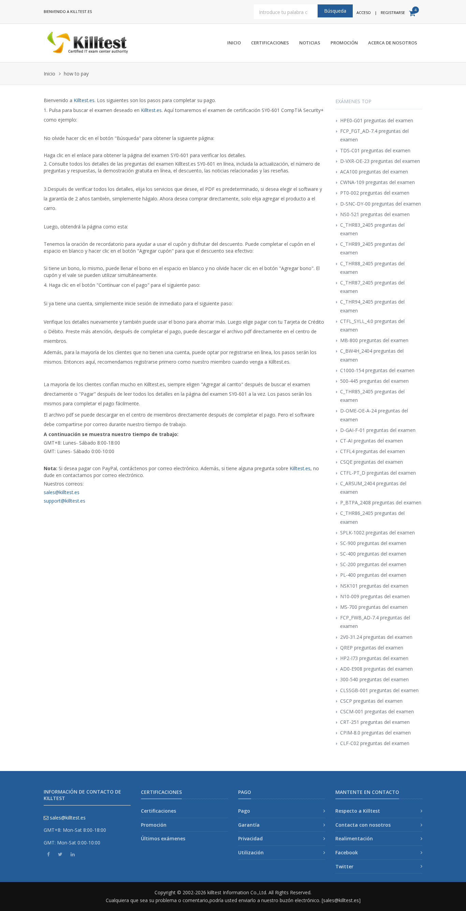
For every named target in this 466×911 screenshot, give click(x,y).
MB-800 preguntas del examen (374, 340)
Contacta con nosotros (363, 825)
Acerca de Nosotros (392, 43)
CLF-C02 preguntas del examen (374, 743)
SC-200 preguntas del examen (373, 564)
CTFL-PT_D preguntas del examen (378, 472)
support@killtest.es (64, 500)
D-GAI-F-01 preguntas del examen (378, 430)
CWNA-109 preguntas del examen (377, 182)
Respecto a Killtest (357, 811)
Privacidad (250, 838)
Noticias (309, 43)
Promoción (344, 43)
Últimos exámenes (163, 838)
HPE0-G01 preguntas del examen (376, 120)
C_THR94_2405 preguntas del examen (372, 305)
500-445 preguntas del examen (374, 381)
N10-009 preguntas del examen (375, 596)
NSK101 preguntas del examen (374, 586)
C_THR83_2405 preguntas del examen (372, 229)
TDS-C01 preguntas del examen (375, 150)
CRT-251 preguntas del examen (375, 722)
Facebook (346, 852)
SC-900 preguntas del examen (373, 543)
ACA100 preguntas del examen (374, 171)
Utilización (251, 852)
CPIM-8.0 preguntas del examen (375, 732)
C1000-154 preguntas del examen (377, 370)
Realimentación (354, 838)
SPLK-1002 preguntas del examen (377, 532)
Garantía (249, 825)
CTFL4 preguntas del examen (372, 451)
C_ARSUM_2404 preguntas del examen (373, 487)
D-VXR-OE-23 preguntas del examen (380, 161)
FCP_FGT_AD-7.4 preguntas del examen (374, 135)
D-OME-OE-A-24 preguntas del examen (374, 414)
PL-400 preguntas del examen (373, 575)
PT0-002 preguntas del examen (374, 193)
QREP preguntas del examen (371, 647)
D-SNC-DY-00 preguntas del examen (380, 203)
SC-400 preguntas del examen (373, 553)
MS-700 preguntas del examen (374, 607)
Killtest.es (84, 100)
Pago (244, 811)
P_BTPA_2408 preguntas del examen (380, 502)
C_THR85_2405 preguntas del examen (372, 395)
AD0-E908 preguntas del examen (376, 668)
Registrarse (393, 12)
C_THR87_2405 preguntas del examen (372, 286)
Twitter (344, 866)
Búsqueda (335, 11)
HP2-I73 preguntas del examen (374, 658)
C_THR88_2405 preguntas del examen (372, 267)
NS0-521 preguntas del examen (375, 214)
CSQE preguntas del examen (371, 462)
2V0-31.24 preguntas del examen (376, 637)
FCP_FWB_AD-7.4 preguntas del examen (375, 621)
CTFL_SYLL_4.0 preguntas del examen (372, 325)
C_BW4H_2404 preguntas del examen (372, 355)
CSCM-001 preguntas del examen (377, 711)
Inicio (234, 43)
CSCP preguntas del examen (371, 701)
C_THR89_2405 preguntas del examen (372, 248)
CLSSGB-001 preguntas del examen (379, 690)
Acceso (363, 12)
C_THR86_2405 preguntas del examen (372, 517)
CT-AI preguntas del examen (371, 440)
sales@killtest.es (61, 492)
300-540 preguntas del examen (374, 679)
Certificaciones (270, 43)
